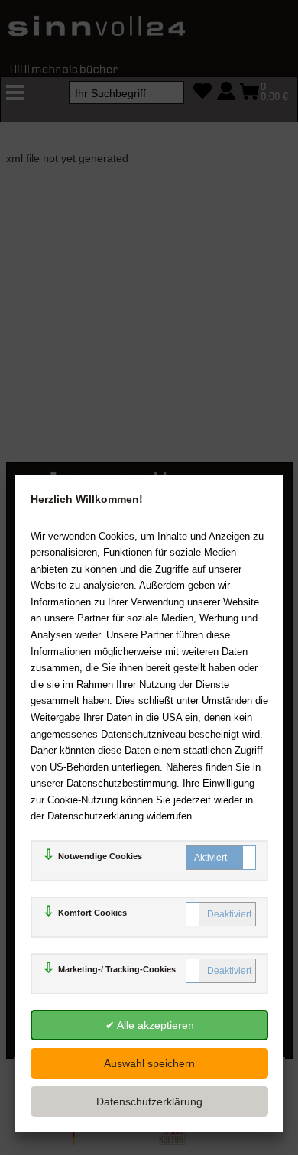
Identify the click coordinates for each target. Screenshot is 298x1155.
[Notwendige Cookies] (221, 857)
